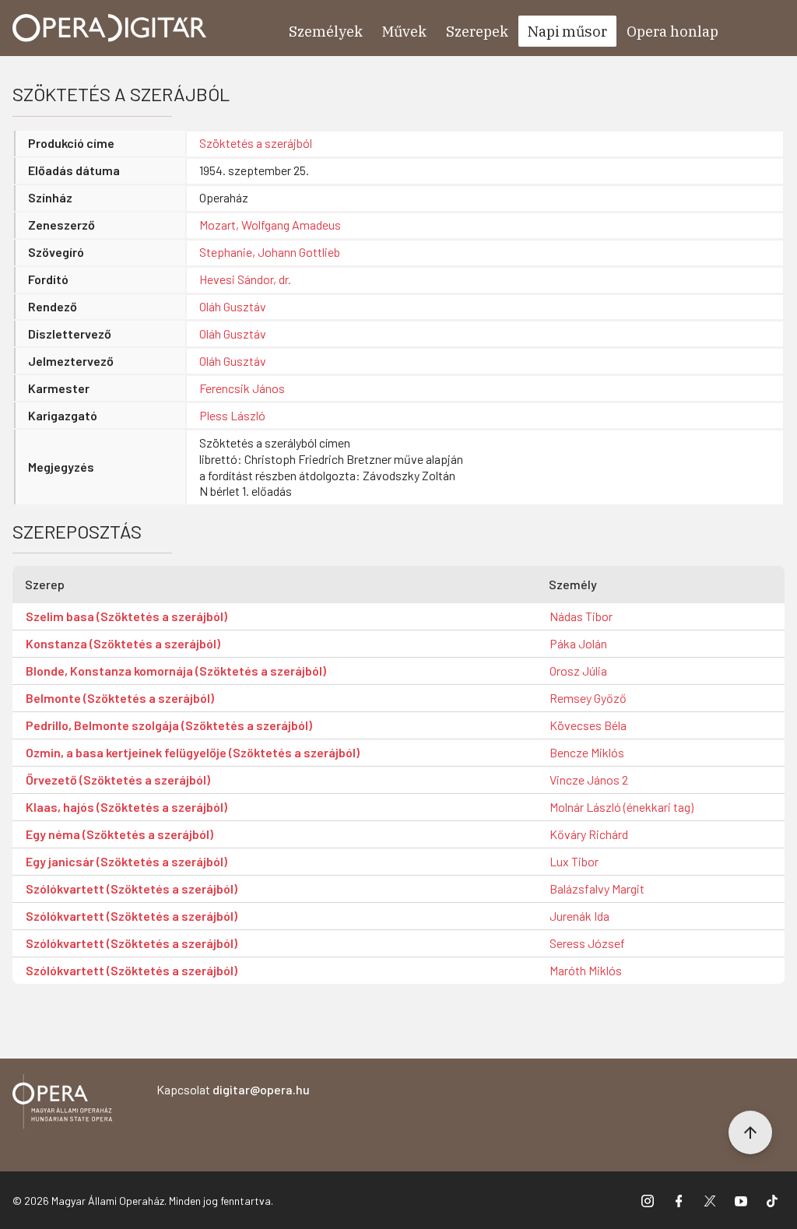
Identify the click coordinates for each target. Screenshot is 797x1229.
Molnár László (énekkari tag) (621, 806)
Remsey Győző (588, 697)
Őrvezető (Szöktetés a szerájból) (118, 779)
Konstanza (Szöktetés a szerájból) (123, 643)
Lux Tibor (574, 861)
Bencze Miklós (586, 752)
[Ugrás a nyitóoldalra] (109, 28)
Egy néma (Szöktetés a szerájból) (119, 834)
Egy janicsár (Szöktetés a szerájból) (126, 861)
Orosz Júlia (578, 670)
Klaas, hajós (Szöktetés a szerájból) (126, 806)
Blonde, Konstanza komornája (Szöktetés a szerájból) (176, 670)
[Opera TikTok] (772, 1200)
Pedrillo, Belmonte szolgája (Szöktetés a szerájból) (169, 725)
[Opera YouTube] (741, 1200)
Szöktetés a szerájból (255, 142)
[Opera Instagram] (647, 1200)
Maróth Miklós (585, 970)
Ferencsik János (242, 388)
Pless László (232, 415)
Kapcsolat (233, 1089)
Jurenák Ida (579, 915)
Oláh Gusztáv (232, 306)
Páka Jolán (578, 643)
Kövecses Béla (588, 725)
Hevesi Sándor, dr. (245, 279)
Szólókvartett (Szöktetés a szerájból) (131, 888)
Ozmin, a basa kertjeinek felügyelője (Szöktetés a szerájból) (193, 752)
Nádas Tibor (581, 616)
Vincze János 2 (588, 779)
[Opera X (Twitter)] (709, 1200)
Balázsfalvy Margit (596, 888)
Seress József (587, 943)
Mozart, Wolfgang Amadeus (270, 224)
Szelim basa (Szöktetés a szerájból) (126, 616)
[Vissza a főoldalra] (62, 1104)
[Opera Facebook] (678, 1200)
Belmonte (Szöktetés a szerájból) (120, 697)
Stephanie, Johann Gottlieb (269, 251)
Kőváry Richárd (588, 834)
